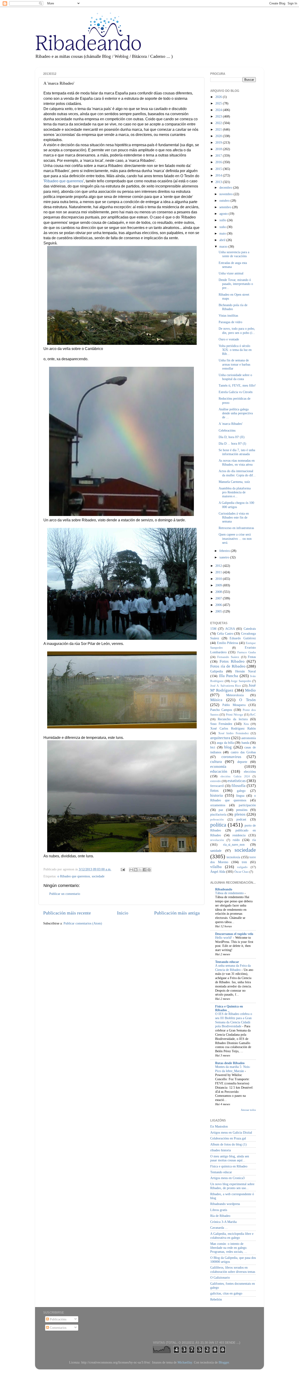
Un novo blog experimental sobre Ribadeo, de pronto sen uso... (232, 1186)
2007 (219, 598)
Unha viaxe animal (231, 273)
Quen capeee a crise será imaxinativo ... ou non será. (235, 538)
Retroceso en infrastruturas (236, 528)
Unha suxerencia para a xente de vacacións (234, 254)
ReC (253, 714)
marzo (223, 246)
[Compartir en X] (140, 869)
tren (244, 862)
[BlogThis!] (135, 869)
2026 (219, 97)
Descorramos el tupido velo (234, 934)
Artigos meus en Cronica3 (227, 1178)
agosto (224, 213)
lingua (240, 795)
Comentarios (57, 1327)
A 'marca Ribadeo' (231, 424)
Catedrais (250, 628)
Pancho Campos (221, 710)
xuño (223, 227)
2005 (219, 611)
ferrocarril (217, 786)
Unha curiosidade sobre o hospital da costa (235, 377)
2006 (219, 605)
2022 (219, 123)
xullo (223, 220)
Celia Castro (225, 633)
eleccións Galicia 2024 (235, 776)
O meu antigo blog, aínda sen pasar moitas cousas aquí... (229, 1158)
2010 (219, 579)
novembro (226, 194)
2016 (219, 162)
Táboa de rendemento (230, 893)
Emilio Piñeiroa (227, 643)
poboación (217, 819)
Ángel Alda (217, 871)
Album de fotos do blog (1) (228, 1144)
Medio (250, 690)
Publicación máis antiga (177, 912)
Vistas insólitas (228, 315)
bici (212, 747)
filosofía (238, 785)
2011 (219, 572)
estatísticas (237, 781)
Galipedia (216, 671)
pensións (241, 810)
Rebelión (216, 1299)
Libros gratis (218, 1210)
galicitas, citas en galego (226, 1293)
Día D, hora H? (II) (232, 437)
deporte (242, 762)
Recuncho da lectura (233, 719)
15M (213, 628)
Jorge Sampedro (241, 681)
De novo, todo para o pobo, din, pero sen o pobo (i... (237, 330)
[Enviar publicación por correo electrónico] (122, 869)
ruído (236, 840)
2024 (219, 110)
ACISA (230, 628)
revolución (217, 840)
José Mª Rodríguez (233, 687)
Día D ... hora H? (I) (232, 443)
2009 (219, 585)
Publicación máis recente (67, 912)
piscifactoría (218, 814)
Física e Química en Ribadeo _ (229, 1008)
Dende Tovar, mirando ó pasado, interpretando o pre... (236, 284)
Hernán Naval (245, 671)
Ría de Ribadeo (220, 1216)
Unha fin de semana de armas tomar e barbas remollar (234, 364)
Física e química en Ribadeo (228, 1166)
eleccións (250, 771)
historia (216, 795)
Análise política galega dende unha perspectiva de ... (236, 413)
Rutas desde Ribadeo (230, 1063)
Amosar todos (248, 1109)
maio (223, 233)
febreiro (225, 551)
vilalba (216, 867)
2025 (219, 103)
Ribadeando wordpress (225, 1204)
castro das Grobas (243, 752)
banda (245, 742)
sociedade (98, 876)
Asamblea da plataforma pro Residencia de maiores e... (235, 492)
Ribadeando (223, 889)
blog (228, 747)
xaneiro (224, 557)
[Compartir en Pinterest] (149, 869)
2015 (219, 169)
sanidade (215, 850)
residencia (239, 835)
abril (222, 240)
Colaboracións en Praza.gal (228, 1138)
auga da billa (225, 742)
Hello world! (224, 937)
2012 (219, 566)
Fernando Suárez (228, 657)
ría (254, 840)
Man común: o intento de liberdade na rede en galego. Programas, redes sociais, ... (228, 1248)
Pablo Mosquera (234, 705)
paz (221, 810)
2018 (219, 149)
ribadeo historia (220, 1150)
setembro (225, 207)
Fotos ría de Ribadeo (228, 666)
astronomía (248, 738)
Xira (246, 724)
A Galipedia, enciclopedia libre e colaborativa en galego (231, 1235)
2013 (219, 182)
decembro (226, 187)
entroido (215, 781)
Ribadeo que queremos (63, 181)
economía (218, 766)
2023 (219, 116)
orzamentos (217, 805)
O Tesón (247, 700)
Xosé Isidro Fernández (233, 733)
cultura (216, 761)
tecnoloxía (233, 857)
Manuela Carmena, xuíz (234, 482)
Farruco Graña (246, 652)
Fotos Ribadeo (232, 661)
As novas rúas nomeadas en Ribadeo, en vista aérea (237, 462)
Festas (252, 657)
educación (218, 771)
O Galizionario (220, 1277)
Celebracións (227, 430)
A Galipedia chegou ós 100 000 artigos (236, 505)
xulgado (242, 867)
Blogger (224, 1362)
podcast (241, 819)
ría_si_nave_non (234, 844)
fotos (214, 790)
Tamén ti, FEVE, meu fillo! (237, 385)
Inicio (122, 912)
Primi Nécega (234, 714)
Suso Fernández (221, 724)
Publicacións (57, 1319)
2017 (219, 155)
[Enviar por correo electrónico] (131, 869)
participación (247, 805)
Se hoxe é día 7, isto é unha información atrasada (237, 452)
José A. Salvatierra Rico (225, 685)
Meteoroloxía (235, 695)
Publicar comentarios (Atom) (83, 923)
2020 (219, 136)
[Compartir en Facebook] (144, 869)
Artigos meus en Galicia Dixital (231, 1132)
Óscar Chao (241, 871)
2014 (219, 175)
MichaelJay (185, 1362)
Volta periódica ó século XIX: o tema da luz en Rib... (235, 350)
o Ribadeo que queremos (73, 876)
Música (216, 700)
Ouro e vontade (229, 339)
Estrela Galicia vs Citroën (236, 392)
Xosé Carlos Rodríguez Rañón (233, 728)
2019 (219, 142)
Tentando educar (227, 962)
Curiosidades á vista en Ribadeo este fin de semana (234, 517)
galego (241, 791)
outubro (225, 200)
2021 (219, 129)
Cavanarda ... (219, 1227)
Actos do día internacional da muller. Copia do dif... (237, 473)
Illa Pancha (228, 676)
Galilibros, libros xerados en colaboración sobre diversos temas (232, 1269)
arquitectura (220, 738)
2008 (219, 592)
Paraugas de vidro (230, 322)
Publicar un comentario (64, 894)
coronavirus (231, 756)
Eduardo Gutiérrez (243, 638)
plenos (240, 814)
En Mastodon (219, 1126)
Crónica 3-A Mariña (223, 1222)
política (218, 825)
